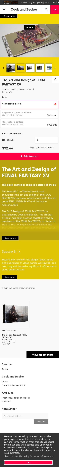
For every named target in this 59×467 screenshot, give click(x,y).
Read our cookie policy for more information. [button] (29, 456)
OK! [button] (28, 462)
